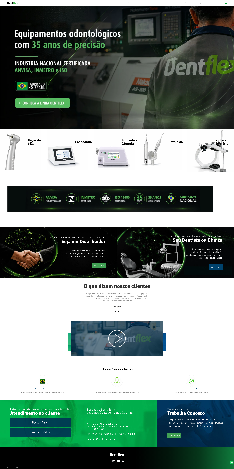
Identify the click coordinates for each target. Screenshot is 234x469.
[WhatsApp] (231, 462)
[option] (117, 67)
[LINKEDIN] (123, 458)
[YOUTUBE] (118, 458)
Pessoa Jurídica (40, 430)
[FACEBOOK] (111, 458)
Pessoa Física (40, 420)
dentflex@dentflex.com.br (101, 436)
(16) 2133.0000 (95, 431)
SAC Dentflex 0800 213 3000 (119, 431)
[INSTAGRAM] (114, 458)
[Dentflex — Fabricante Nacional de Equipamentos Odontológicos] (12, 3)
